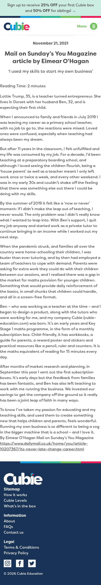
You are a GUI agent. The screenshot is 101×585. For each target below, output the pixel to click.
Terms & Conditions (21, 547)
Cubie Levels (15, 500)
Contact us (13, 532)
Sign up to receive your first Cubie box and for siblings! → (50, 8)
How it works (15, 494)
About (9, 521)
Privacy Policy (16, 553)
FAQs (8, 526)
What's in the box (20, 506)
